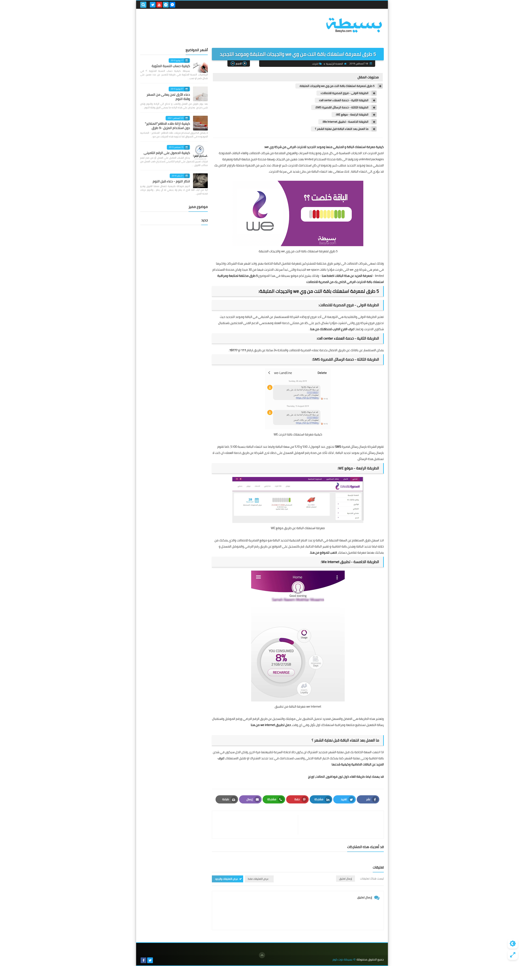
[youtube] (159, 5)
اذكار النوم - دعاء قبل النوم (171, 181)
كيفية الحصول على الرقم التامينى (167, 153)
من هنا (314, 329)
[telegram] (166, 5)
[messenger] (172, 5)
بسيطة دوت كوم (342, 959)
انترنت (315, 64)
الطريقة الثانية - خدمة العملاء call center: (343, 100)
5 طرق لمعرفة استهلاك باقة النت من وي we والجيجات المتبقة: (337, 86)
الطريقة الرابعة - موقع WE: (352, 114)
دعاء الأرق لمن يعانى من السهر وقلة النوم (168, 96)
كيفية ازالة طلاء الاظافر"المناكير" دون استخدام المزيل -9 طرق (167, 125)
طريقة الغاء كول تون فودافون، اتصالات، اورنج (336, 777)
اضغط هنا (328, 276)
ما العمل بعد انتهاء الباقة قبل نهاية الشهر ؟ (341, 128)
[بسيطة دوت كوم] (354, 25)
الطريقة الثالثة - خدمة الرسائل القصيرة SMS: (341, 107)
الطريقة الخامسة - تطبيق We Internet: (345, 121)
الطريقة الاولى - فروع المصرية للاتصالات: (344, 93)
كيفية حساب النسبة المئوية (171, 66)
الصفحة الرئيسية (334, 64)
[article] (257, 824)
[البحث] (143, 5)
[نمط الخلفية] (513, 955)
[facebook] (143, 960)
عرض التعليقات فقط (258, 878)
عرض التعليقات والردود (226, 878)
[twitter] (153, 5)
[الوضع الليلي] (513, 943)
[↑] (262, 955)
